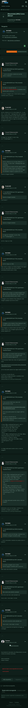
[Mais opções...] (24, 32)
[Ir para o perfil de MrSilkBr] (3, 31)
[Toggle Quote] (3, 69)
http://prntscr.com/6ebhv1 (14, 40)
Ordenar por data (22, 51)
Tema (10, 702)
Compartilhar (7, 679)
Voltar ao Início (5, 9)
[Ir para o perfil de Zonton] (2, 641)
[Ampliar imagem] (14, 645)
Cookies (17, 702)
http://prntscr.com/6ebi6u (11, 37)
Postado (11, 32)
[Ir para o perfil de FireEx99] (2, 108)
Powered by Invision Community (14, 705)
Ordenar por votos (11, 51)
